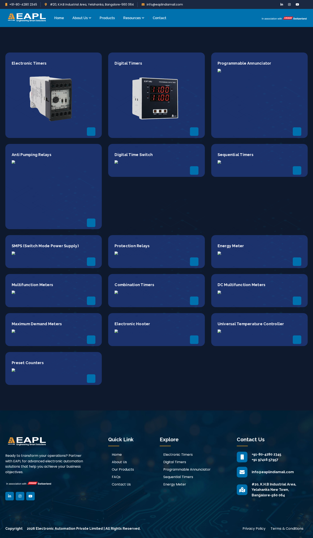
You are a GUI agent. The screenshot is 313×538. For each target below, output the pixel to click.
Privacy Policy (254, 528)
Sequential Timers (178, 476)
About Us (80, 18)
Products (107, 18)
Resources (132, 18)
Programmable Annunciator (187, 469)
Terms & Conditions (287, 528)
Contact (159, 18)
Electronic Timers (178, 454)
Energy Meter (174, 484)
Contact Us (121, 484)
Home (59, 18)
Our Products (123, 469)
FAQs (116, 476)
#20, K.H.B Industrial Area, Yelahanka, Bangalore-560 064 (91, 4)
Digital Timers (174, 462)
